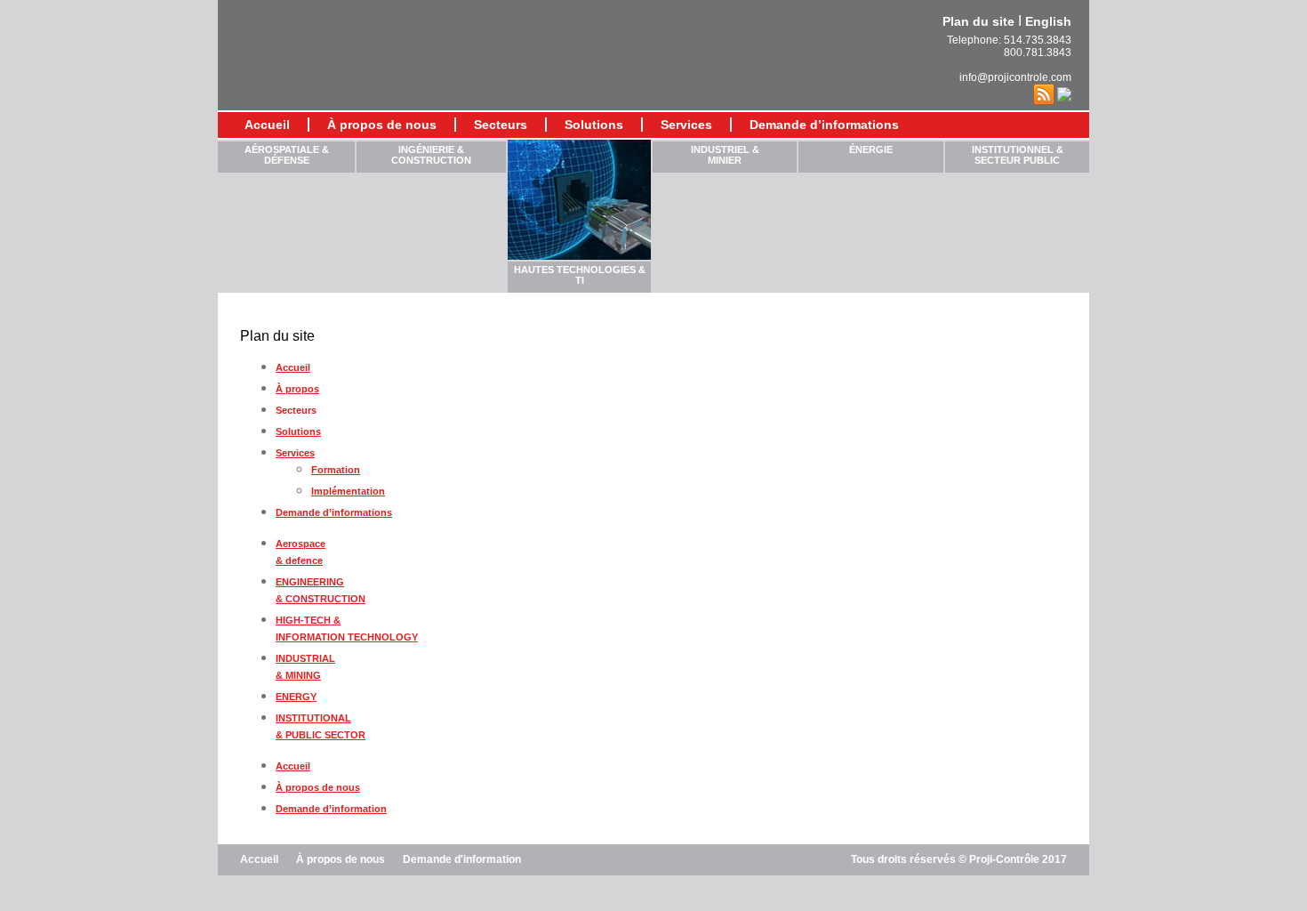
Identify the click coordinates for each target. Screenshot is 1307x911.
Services (295, 452)
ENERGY (296, 696)
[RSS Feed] (1043, 93)
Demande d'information (462, 859)
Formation (335, 469)
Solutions (298, 431)
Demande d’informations (824, 124)
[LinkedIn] (1064, 93)
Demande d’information (331, 808)
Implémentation (348, 491)
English (1048, 21)
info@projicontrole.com (1015, 77)
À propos (297, 388)
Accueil (267, 124)
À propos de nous (382, 124)
